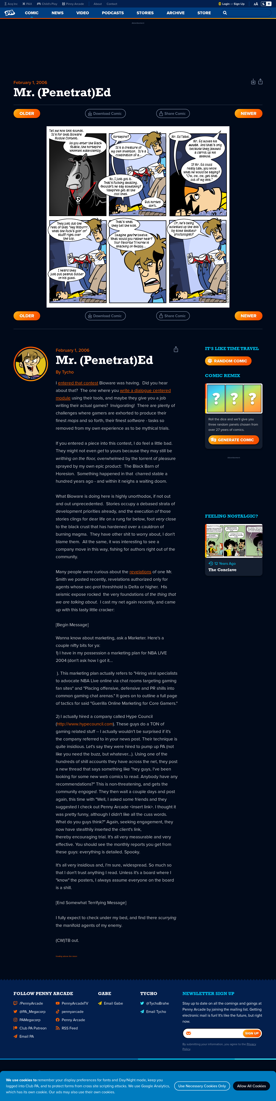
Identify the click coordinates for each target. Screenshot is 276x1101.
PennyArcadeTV (75, 1003)
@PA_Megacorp (32, 1011)
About (98, 4)
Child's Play (49, 4)
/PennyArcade (31, 1003)
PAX (29, 4)
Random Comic (230, 361)
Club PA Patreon (33, 1028)
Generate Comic (236, 440)
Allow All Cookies (251, 1086)
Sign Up (239, 4)
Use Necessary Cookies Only (202, 1086)
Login (226, 4)
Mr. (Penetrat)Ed (104, 361)
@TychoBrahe (157, 1003)
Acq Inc (13, 4)
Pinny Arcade (75, 4)
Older (27, 113)
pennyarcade (73, 1011)
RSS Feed (70, 1028)
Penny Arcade (73, 1019)
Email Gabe (113, 1003)
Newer (248, 113)
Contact (112, 4)
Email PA (27, 1036)
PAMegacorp (30, 1019)
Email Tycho (156, 1011)
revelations (140, 571)
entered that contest (78, 383)
